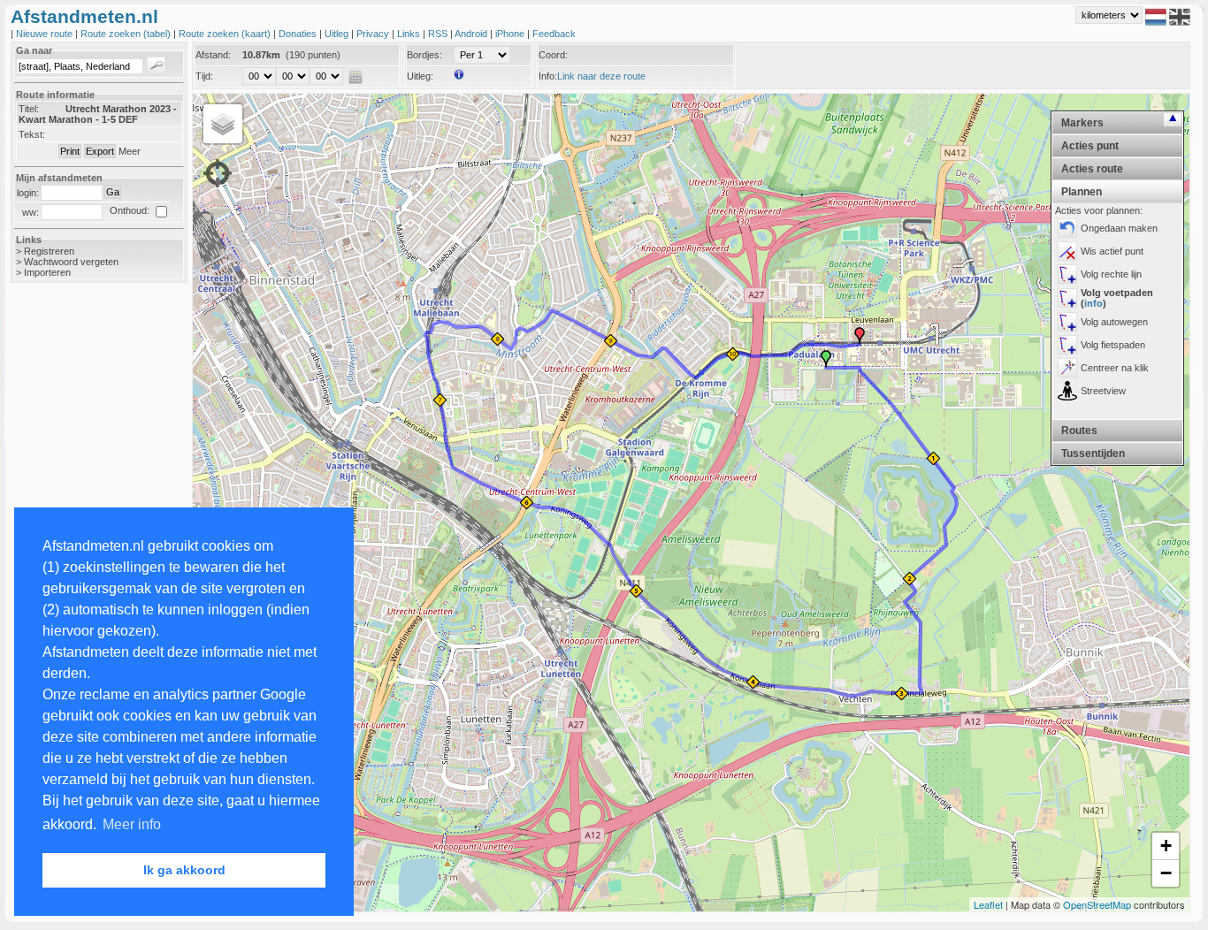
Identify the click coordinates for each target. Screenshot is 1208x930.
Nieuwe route (45, 33)
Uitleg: (420, 76)
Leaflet (988, 904)
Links (410, 33)
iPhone (511, 33)
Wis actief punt (1112, 251)
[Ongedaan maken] (1067, 228)
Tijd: (204, 76)
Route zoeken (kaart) (226, 33)
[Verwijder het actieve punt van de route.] (1067, 251)
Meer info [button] (132, 824)
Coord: (553, 55)
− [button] (1166, 873)
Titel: (29, 108)
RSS (439, 33)
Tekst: (32, 134)
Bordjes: (424, 55)
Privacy (374, 33)
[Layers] (222, 123)
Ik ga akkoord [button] (184, 870)
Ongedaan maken (1119, 228)
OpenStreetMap (1097, 904)
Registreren (49, 251)
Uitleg (338, 33)
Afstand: (213, 55)
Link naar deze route (601, 76)
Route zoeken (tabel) (126, 33)
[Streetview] (1067, 390)
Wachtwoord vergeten (71, 261)
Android (472, 33)
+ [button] (1166, 846)
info (1093, 303)
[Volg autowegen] (1067, 322)
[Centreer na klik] (1067, 367)
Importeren (47, 272)
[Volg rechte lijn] (1067, 274)
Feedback (554, 33)
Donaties (299, 33)
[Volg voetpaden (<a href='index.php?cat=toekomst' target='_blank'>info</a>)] (1067, 298)
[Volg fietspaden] (1067, 344)
